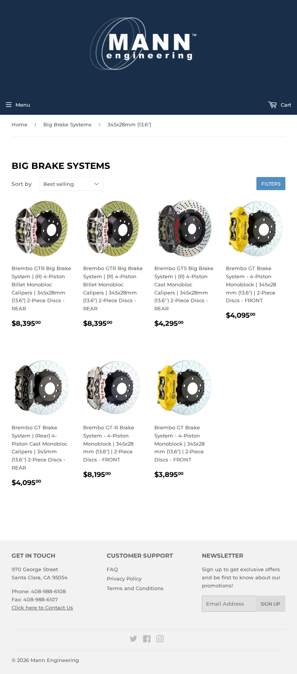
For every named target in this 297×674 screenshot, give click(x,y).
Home (19, 124)
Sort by (22, 183)
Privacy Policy (124, 578)
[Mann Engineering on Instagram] (160, 640)
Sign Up (270, 604)
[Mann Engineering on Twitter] (133, 640)
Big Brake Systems (67, 124)
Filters (270, 184)
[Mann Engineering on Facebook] (147, 640)
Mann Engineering (55, 660)
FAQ (112, 569)
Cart (285, 105)
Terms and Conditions (135, 588)
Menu (22, 105)
